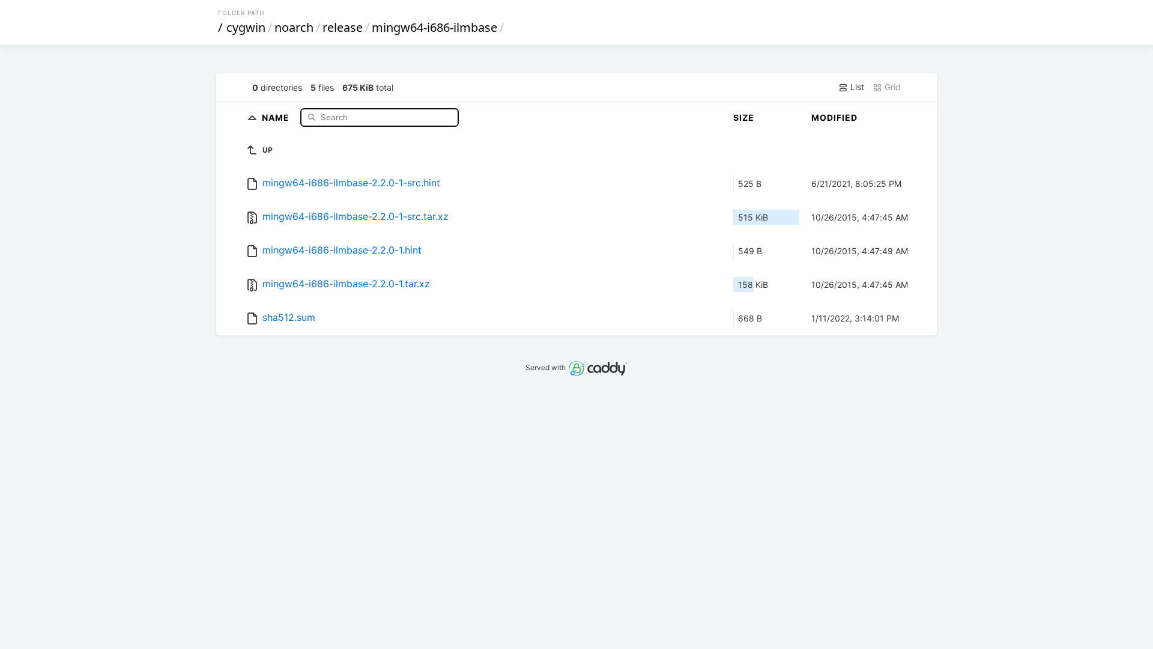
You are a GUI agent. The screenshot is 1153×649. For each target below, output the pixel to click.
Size (743, 117)
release (342, 27)
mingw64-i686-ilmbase (434, 27)
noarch (293, 27)
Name (277, 117)
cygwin (245, 27)
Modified (834, 117)
